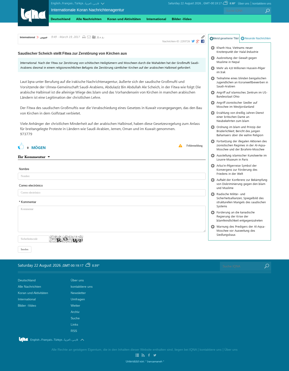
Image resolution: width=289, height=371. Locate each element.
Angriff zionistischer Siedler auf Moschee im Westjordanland (237, 104)
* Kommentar (27, 202)
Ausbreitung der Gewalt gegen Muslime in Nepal (237, 60)
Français (67, 3)
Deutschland (60, 19)
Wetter (75, 305)
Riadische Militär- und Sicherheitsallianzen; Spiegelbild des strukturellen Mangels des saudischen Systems (241, 200)
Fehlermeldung (194, 145)
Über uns (243, 3)
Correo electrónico (31, 185)
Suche (75, 318)
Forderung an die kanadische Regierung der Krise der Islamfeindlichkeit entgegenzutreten (240, 216)
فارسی (96, 3)
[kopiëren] (203, 37)
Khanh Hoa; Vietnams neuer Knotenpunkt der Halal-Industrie (237, 50)
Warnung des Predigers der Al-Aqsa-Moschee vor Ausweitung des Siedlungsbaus (241, 230)
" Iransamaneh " (154, 361)
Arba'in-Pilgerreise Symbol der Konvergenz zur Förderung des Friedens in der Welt (237, 169)
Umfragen (78, 299)
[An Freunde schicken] (89, 37)
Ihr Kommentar (32, 157)
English (55, 3)
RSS (74, 331)
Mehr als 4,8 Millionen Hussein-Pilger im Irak (241, 70)
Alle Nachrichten (89, 19)
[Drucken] (84, 37)
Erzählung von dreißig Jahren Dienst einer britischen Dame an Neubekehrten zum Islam (240, 117)
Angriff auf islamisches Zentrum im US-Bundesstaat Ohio (242, 94)
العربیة (88, 3)
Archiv (75, 312)
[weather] (88, 265)
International (27, 37)
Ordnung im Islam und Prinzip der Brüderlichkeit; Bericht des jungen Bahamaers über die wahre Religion (240, 131)
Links (74, 324)
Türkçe (79, 3)
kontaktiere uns (261, 3)
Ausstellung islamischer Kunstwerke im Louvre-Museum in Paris (242, 157)
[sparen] (94, 37)
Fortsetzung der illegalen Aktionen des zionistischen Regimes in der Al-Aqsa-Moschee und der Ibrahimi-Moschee (242, 145)
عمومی (44, 37)
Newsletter (78, 293)
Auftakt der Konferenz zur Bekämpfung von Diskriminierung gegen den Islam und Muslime (242, 184)
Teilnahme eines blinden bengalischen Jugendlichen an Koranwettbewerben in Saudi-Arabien (242, 82)
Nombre (24, 169)
